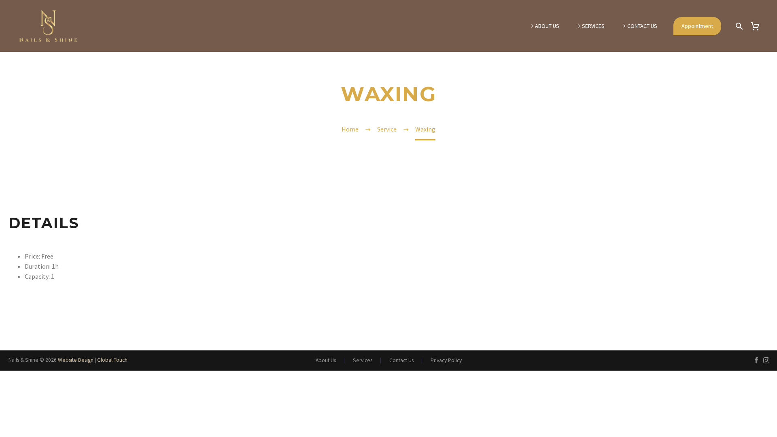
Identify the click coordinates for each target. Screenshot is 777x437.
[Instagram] (766, 360)
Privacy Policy (446, 360)
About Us (547, 26)
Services (593, 26)
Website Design (75, 359)
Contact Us (642, 26)
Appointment (697, 26)
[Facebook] (756, 360)
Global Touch (112, 359)
